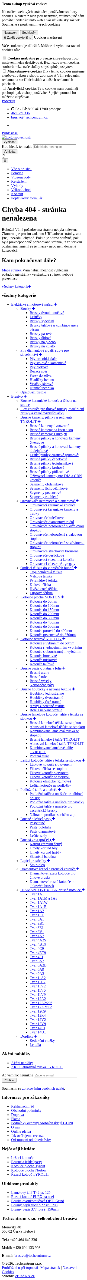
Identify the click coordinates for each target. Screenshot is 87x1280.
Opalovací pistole (33, 392)
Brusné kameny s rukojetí (48, 434)
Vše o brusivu (21, 169)
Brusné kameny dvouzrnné (49, 426)
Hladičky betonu (42, 380)
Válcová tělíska (41, 576)
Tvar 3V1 (37, 932)
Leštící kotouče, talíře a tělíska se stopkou (51, 760)
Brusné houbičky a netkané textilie (46, 689)
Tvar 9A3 (37, 974)
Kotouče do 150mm (44, 610)
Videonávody (21, 177)
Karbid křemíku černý (46, 844)
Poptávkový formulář (26, 198)
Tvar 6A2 (37, 961)
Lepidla (35, 1045)
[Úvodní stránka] (16, 137)
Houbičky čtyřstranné (45, 702)
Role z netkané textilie (46, 710)
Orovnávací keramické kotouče (52, 505)
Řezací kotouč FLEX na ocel (32, 1197)
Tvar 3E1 (37, 928)
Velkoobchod (21, 190)
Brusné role (38, 677)
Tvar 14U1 (38, 1032)
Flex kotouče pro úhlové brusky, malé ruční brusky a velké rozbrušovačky (52, 411)
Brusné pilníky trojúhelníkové (51, 463)
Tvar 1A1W (39, 902)
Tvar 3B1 (37, 923)
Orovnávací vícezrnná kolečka (52, 559)
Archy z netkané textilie (47, 706)
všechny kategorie (15, 286)
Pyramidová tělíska (44, 580)
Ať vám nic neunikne (18, 1075)
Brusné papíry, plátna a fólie (41, 668)
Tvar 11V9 (38, 994)
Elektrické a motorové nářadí (32, 304)
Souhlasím (29, 32)
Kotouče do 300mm (44, 618)
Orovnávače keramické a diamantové (48, 501)
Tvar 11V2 (38, 986)
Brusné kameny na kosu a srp (51, 430)
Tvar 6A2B (38, 965)
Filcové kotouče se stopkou (50, 777)
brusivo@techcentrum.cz (32, 1255)
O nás (15, 1127)
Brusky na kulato (42, 346)
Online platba (21, 1131)
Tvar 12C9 (38, 1011)
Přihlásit (9, 1080)
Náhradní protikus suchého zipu (53, 815)
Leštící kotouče (22, 1158)
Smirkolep (37, 865)
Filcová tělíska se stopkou (48, 769)
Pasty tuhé (37, 823)
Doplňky (27, 1036)
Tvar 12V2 (38, 1020)
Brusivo (17, 396)
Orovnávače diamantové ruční (52, 522)
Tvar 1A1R (38, 907)
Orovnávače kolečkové (47, 518)
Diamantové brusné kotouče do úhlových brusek (52, 884)
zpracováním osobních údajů (43, 1088)
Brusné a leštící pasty (36, 819)
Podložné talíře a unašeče (39, 790)
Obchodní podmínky (26, 1110)
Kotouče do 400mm (44, 622)
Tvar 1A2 (37, 911)
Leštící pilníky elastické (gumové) (54, 455)
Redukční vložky (42, 1040)
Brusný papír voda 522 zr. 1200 (34, 1205)
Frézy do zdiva (41, 375)
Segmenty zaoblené (44, 497)
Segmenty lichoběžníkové (49, 488)
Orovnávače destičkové (47, 555)
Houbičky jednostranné (47, 693)
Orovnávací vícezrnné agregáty (52, 564)
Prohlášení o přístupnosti (20, 1268)
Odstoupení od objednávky (31, 1140)
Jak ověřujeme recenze (27, 1136)
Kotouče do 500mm (44, 626)
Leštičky (36, 317)
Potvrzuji (8, 101)
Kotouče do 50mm (43, 601)
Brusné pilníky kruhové (47, 467)
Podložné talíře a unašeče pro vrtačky (57, 802)
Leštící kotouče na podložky (50, 785)
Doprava (17, 1115)
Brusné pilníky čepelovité (48, 459)
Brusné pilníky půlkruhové (49, 472)
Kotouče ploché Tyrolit (28, 1166)
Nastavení (10, 32)
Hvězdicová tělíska (44, 589)
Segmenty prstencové (45, 493)
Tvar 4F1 (36, 957)
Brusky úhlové (40, 338)
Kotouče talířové (42, 664)
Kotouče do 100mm (44, 605)
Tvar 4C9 (37, 948)
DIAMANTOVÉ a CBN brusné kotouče (51, 890)
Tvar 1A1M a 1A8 (43, 898)
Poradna (17, 173)
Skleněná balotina (43, 856)
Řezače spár (38, 371)
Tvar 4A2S (38, 940)
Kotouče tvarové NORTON (41, 639)
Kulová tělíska (40, 585)
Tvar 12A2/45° (41, 1007)
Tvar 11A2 (38, 978)
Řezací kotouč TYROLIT (30, 1174)
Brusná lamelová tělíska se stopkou (55, 723)
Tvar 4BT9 (38, 944)
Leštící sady (38, 836)
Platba (15, 1119)
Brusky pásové (41, 334)
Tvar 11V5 (38, 990)
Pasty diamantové (42, 831)
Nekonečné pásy (42, 685)
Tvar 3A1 (37, 919)
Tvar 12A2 (38, 999)
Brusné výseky (41, 681)
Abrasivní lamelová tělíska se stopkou (57, 727)
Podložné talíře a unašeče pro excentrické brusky (51, 808)
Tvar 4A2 (37, 936)
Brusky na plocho (43, 342)
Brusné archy (39, 672)
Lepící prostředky (33, 861)
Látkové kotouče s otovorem (50, 764)
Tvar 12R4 (38, 1015)
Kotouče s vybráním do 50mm (52, 643)
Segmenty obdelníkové (46, 484)
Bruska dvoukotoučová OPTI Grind (37, 1201)
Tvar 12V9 (38, 1024)
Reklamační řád (22, 1106)
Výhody (17, 186)
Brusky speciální (42, 321)
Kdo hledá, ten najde (17, 146)
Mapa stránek (12, 270)
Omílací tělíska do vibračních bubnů (47, 568)
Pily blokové (39, 367)
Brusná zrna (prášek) (36, 840)
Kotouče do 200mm (44, 614)
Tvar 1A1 (37, 894)
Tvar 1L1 (37, 915)
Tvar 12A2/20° (41, 1003)
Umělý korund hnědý (45, 852)
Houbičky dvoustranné (46, 697)
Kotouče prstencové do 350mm (53, 635)
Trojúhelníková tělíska (46, 572)
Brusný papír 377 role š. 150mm (34, 1209)
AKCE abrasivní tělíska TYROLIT (37, 1067)
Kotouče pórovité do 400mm (51, 631)
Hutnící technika (42, 388)
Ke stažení (18, 181)
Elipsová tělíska (41, 593)
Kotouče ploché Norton (28, 1170)
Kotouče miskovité (43, 660)
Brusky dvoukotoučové (47, 313)
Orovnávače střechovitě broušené (54, 551)
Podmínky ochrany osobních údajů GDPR (42, 1123)
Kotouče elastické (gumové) (50, 781)
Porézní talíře (39, 756)
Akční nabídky (22, 1063)
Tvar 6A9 (37, 969)
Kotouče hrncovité (43, 656)
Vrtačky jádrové (41, 384)
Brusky (26, 308)
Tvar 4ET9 (38, 953)
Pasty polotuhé (40, 827)
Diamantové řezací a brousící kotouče (48, 869)
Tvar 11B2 (37, 982)
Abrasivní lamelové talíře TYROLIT (57, 744)
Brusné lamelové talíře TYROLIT (55, 739)
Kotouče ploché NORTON (40, 597)
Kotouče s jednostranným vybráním (56, 647)
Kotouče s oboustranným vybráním (55, 651)
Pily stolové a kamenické (48, 363)
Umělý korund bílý (44, 848)
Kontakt (17, 194)
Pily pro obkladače (43, 359)
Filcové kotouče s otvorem (49, 773)
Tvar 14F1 (37, 1028)
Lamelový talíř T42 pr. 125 (31, 1192)
